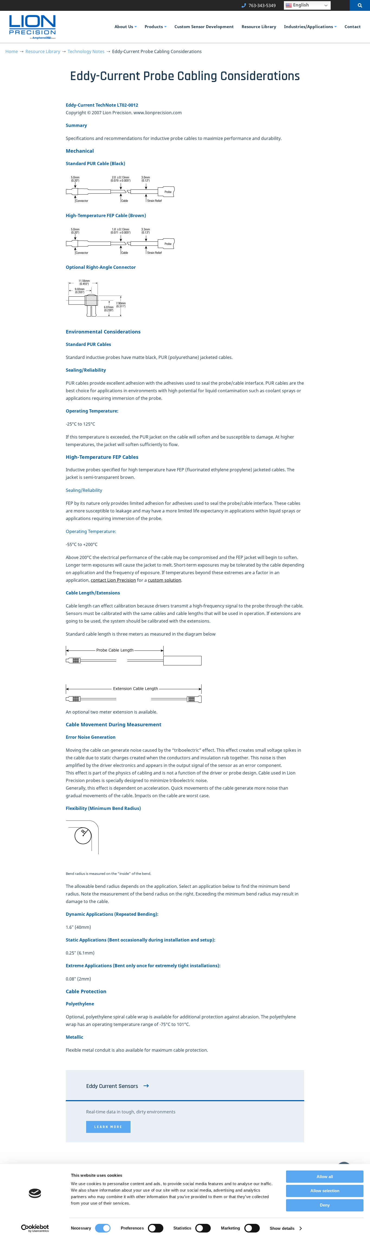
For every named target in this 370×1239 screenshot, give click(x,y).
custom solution (164, 580)
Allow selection (324, 1190)
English (300, 5)
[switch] (155, 1228)
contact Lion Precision (113, 580)
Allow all (325, 1176)
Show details (282, 1228)
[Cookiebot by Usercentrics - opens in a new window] (35, 1228)
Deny (325, 1205)
